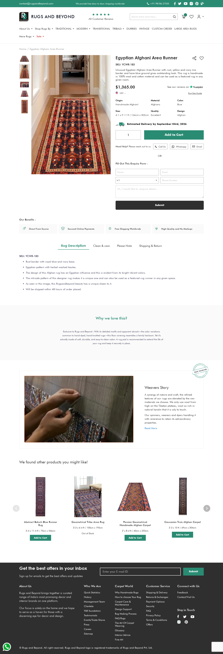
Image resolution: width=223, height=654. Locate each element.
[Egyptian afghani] (24, 71)
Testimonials (90, 615)
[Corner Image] (24, 84)
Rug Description (73, 245)
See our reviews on (178, 86)
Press (86, 624)
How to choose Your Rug (128, 597)
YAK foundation (92, 610)
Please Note (124, 245)
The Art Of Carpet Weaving (124, 624)
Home (22, 49)
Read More (151, 428)
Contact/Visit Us (186, 597)
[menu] (111, 34)
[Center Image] (24, 93)
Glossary (119, 630)
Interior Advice (122, 635)
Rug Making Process (125, 613)
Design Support (123, 609)
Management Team (94, 601)
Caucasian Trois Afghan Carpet (182, 522)
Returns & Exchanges (157, 597)
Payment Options (155, 601)
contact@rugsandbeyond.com (36, 3)
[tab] (73, 246)
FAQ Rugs (120, 618)
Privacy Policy (153, 615)
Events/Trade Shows (94, 620)
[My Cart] (183, 17)
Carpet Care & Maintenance (123, 603)
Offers (149, 624)
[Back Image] (24, 59)
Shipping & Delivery (156, 592)
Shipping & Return (150, 245)
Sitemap (88, 633)
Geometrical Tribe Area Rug (88, 522)
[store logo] (47, 16)
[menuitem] (25, 28)
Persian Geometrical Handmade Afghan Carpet (135, 523)
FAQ (148, 610)
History (87, 597)
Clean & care (101, 245)
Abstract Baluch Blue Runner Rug (40, 523)
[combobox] (154, 16)
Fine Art (119, 639)
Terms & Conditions (156, 620)
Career (87, 629)
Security (150, 606)
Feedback (182, 592)
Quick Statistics (92, 592)
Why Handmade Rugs (126, 592)
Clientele (89, 606)
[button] (123, 93)
